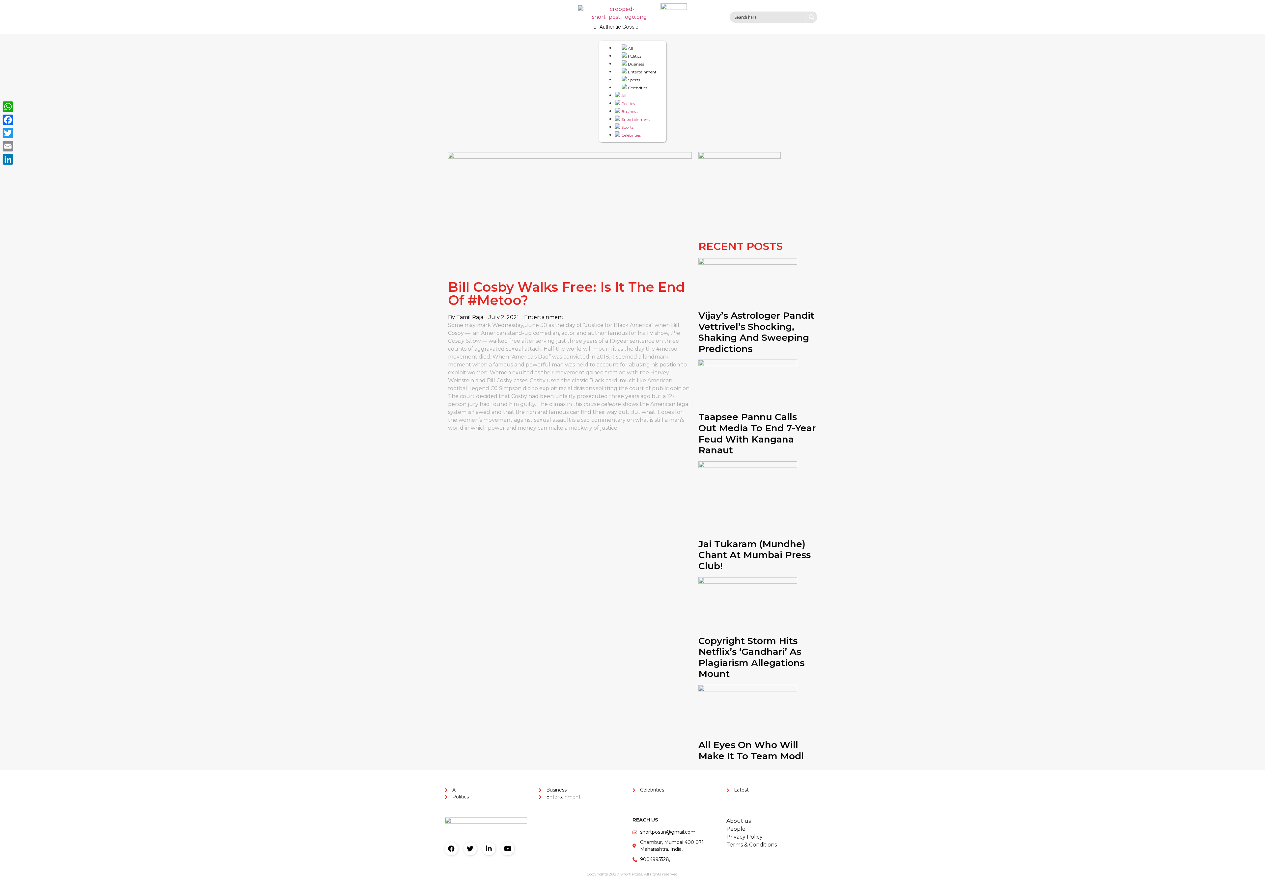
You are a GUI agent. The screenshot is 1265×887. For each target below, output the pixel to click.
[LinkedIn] (7, 159)
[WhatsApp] (7, 106)
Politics (634, 56)
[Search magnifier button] (811, 17)
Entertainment (642, 71)
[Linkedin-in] (488, 848)
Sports (633, 79)
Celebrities (637, 87)
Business (635, 64)
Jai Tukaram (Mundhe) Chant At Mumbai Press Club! (754, 555)
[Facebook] (451, 848)
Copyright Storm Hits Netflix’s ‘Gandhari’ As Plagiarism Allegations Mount (751, 657)
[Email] (7, 146)
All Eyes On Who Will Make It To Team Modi (751, 750)
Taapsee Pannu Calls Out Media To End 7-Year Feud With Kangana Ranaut (757, 433)
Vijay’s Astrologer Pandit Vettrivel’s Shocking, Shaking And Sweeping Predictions (756, 332)
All (630, 48)
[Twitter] (470, 848)
